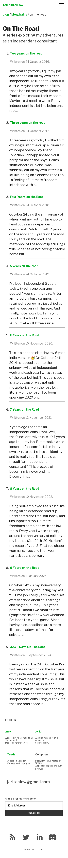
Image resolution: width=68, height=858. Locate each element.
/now (8, 731)
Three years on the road (27, 122)
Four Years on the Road (27, 197)
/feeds (11, 754)
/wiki (38, 731)
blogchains (19, 14)
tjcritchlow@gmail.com (27, 781)
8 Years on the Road (24, 488)
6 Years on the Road (24, 335)
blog (6, 14)
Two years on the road (26, 53)
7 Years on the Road (24, 409)
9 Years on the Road (24, 567)
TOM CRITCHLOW (13, 5)
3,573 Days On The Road (28, 647)
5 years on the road (24, 266)
